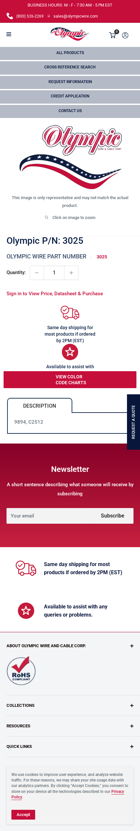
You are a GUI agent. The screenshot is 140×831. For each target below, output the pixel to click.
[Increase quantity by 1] (71, 273)
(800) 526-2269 (30, 16)
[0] (113, 35)
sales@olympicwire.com (75, 16)
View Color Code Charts (71, 379)
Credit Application (70, 96)
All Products (70, 53)
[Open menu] (9, 34)
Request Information (70, 82)
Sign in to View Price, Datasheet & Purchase (55, 294)
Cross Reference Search (70, 67)
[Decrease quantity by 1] (37, 273)
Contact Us (70, 111)
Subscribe (112, 516)
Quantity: (16, 272)
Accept (23, 814)
